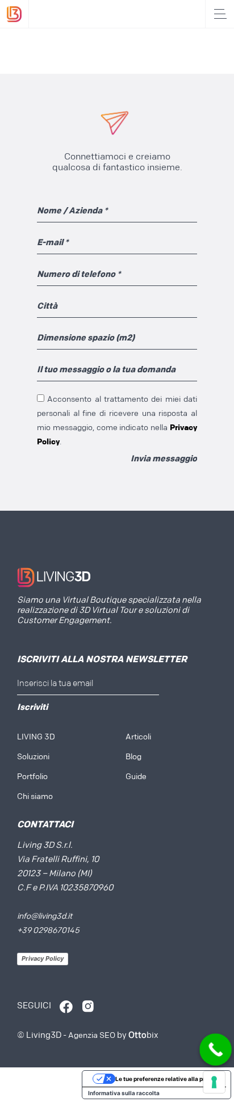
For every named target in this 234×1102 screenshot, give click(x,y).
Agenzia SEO (91, 1036)
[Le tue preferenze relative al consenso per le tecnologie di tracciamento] (214, 1082)
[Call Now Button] (216, 1050)
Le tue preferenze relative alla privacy (167, 1078)
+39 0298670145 (48, 931)
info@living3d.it (44, 916)
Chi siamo (35, 797)
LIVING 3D (36, 737)
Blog (133, 757)
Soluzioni (33, 757)
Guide (136, 777)
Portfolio (32, 777)
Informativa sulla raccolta (124, 1093)
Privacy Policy (43, 958)
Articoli (138, 737)
